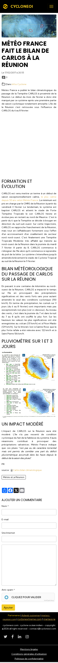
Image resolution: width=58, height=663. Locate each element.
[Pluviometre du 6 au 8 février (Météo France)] (29, 402)
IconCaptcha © (49, 600)
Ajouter (8, 607)
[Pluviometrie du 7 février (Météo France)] (29, 368)
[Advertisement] (29, 146)
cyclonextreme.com (30, 619)
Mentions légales (29, 649)
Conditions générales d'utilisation (29, 654)
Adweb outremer (31, 615)
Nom (4, 506)
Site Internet (8, 532)
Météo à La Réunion (13, 477)
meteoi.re (49, 619)
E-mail (5, 519)
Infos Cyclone (19, 84)
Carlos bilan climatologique (27, 470)
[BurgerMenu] (51, 6)
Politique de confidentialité (29, 658)
